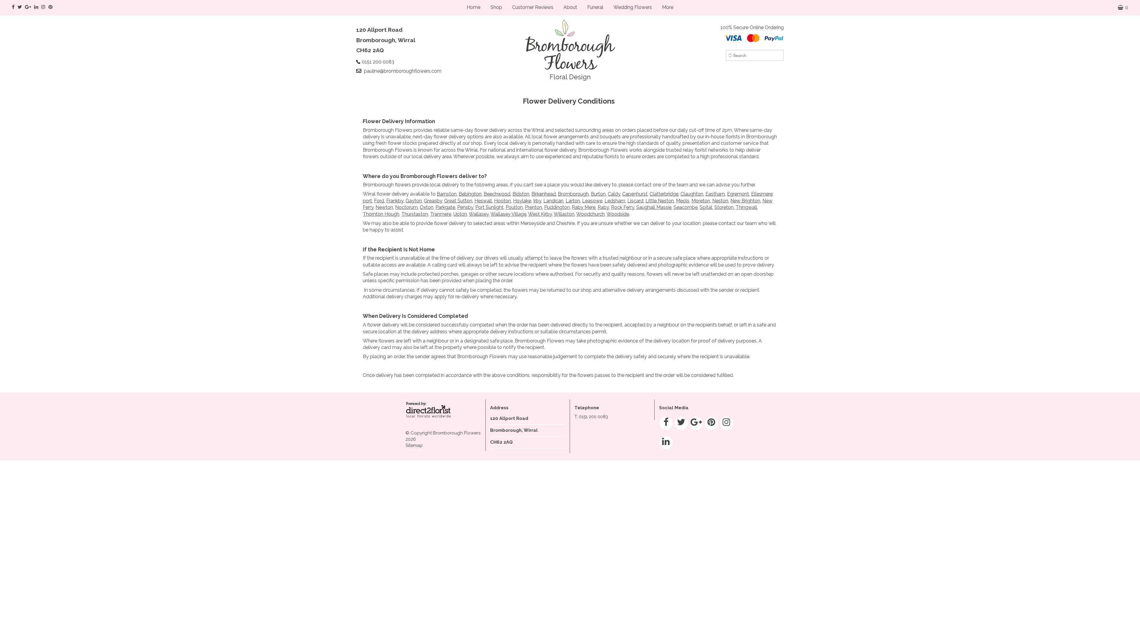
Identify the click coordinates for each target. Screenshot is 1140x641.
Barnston (447, 194)
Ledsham (614, 201)
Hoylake (522, 201)
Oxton (426, 207)
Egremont (738, 194)
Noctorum (406, 207)
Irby (537, 201)
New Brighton (745, 201)
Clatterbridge (664, 194)
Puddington (557, 207)
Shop (496, 7)
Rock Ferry (622, 207)
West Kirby (540, 214)
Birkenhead (543, 194)
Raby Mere (584, 207)
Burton (598, 194)
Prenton (533, 207)
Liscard (635, 201)
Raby (603, 207)
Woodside (618, 214)
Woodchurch (590, 214)
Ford (379, 201)
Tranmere (440, 214)
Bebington (470, 194)
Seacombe (686, 207)
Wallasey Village (508, 214)
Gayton (414, 201)
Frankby (394, 201)
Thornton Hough (381, 214)
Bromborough (573, 194)
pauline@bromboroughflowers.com (402, 71)
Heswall (483, 201)
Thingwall (746, 207)
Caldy (614, 194)
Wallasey (479, 214)
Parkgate (445, 207)
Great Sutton (458, 201)
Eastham (715, 194)
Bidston (520, 194)
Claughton (691, 194)
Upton (460, 214)
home (473, 7)
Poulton (514, 207)
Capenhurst (634, 194)
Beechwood (497, 194)
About (570, 7)
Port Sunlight (489, 207)
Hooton (502, 201)
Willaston (564, 214)
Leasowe (592, 201)
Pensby (465, 207)
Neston (720, 201)
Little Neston (659, 201)
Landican (553, 201)
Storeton (724, 207)
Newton (384, 207)
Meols (682, 201)
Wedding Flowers (632, 7)
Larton (573, 201)
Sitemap (414, 445)
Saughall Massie (654, 207)
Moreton (700, 201)
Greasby (433, 201)
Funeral (595, 7)
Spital (706, 207)
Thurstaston (414, 214)
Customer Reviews (532, 7)
